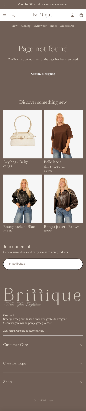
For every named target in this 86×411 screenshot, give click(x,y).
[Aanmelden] (77, 264)
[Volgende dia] (81, 4)
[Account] (72, 15)
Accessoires (67, 26)
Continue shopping (43, 74)
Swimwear (40, 26)
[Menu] (4, 15)
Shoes (53, 26)
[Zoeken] (13, 15)
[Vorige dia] (4, 4)
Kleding (25, 26)
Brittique (47, 400)
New (15, 26)
